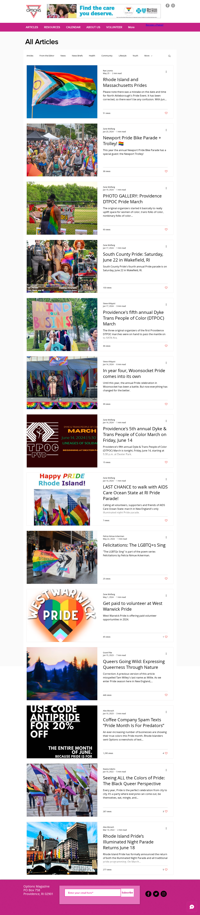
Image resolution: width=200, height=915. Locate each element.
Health (92, 56)
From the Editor (47, 56)
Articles (30, 56)
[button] (169, 56)
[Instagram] (173, 5)
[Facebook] (168, 5)
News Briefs (77, 56)
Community (106, 56)
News (63, 56)
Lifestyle (122, 56)
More (146, 56)
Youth (135, 56)
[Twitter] (156, 894)
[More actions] (167, 72)
